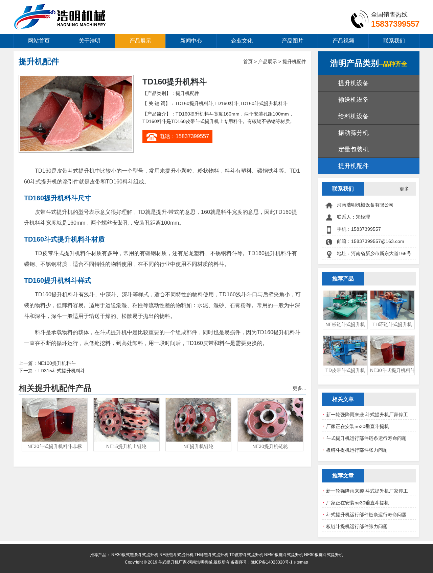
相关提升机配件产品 (55, 388)
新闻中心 (191, 41)
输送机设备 (353, 99)
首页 (248, 61)
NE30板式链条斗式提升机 (134, 554)
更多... (299, 388)
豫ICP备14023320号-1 (272, 562)
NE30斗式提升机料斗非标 (54, 446)
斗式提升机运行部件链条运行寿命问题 (366, 438)
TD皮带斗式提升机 (345, 370)
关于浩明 (89, 41)
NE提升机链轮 (198, 446)
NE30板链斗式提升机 (323, 554)
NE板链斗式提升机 (345, 324)
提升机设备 (353, 83)
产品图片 (292, 41)
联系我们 (394, 41)
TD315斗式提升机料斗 (61, 370)
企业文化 (242, 41)
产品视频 (343, 41)
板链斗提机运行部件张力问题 (357, 450)
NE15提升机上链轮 (126, 446)
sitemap (301, 562)
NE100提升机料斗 (57, 363)
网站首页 (39, 41)
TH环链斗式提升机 (392, 324)
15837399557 (395, 23)
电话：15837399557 (184, 136)
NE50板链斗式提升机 (283, 554)
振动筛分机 (353, 132)
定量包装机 (353, 149)
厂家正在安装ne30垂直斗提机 (357, 426)
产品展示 (140, 41)
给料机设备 (353, 116)
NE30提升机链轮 (270, 446)
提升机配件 (294, 61)
